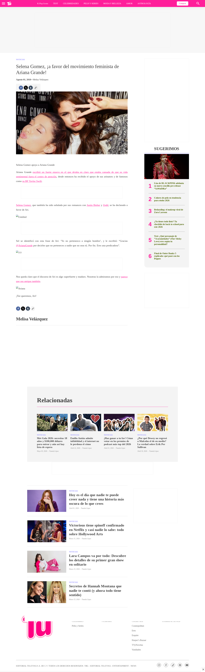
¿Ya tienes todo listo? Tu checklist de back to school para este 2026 (169, 224)
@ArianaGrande (24, 245)
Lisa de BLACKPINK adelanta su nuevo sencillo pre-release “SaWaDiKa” (169, 186)
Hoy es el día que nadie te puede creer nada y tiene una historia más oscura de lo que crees (96, 499)
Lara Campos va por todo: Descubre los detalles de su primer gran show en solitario (97, 560)
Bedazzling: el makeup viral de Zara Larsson (168, 210)
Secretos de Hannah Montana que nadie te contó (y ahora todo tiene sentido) (95, 590)
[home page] (9, 3)
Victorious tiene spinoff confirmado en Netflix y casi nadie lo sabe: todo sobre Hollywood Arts (96, 529)
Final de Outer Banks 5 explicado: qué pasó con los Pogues (167, 256)
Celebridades (71, 3)
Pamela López (54, 451)
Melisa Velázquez (40, 79)
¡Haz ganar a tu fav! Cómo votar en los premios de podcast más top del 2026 (118, 441)
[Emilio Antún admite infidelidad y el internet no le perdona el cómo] (85, 422)
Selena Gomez (23, 205)
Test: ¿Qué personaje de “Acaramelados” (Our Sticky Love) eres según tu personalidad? (167, 240)
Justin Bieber (93, 205)
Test (55, 3)
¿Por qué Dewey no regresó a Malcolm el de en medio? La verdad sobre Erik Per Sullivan (152, 443)
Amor (129, 3)
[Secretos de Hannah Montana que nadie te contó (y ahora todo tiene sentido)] (46, 592)
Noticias (20, 59)
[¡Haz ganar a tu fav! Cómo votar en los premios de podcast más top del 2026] (119, 422)
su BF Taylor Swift (32, 181)
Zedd (105, 205)
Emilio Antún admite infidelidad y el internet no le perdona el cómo (84, 441)
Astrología (144, 3)
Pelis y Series (91, 3)
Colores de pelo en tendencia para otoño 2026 (167, 199)
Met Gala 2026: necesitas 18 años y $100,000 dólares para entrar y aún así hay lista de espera (52, 443)
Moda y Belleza (112, 3)
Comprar (182, 3)
